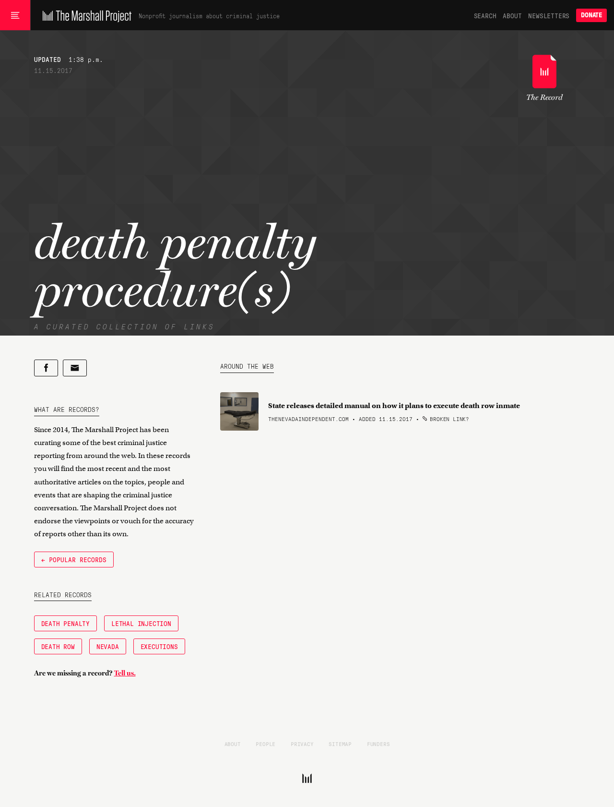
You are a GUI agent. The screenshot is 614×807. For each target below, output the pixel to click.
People (265, 743)
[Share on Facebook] (46, 368)
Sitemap (340, 743)
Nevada (107, 646)
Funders (378, 743)
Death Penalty (65, 623)
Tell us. (125, 673)
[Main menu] (15, 15)
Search (485, 15)
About (512, 15)
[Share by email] (75, 368)
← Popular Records (73, 559)
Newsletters (548, 15)
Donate (591, 15)
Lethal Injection (141, 623)
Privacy (302, 743)
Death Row (58, 646)
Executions (159, 646)
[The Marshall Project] (85, 15)
